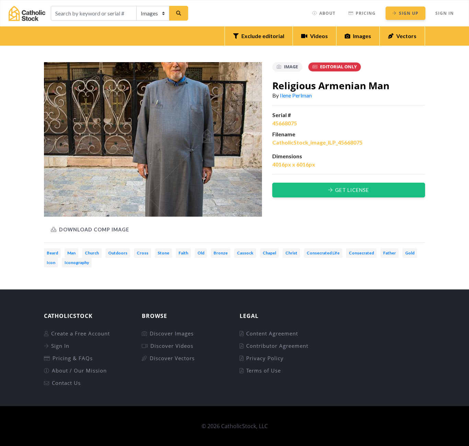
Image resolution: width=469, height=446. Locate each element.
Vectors (406, 36)
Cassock (245, 252)
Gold (409, 252)
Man (71, 252)
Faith (183, 252)
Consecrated (361, 252)
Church (92, 252)
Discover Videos (171, 345)
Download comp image (94, 229)
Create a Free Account (80, 333)
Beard (52, 252)
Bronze (221, 252)
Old (200, 252)
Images (362, 36)
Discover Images (172, 333)
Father (389, 252)
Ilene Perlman (296, 95)
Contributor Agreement (277, 345)
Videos (319, 36)
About (327, 13)
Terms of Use (263, 370)
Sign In (444, 13)
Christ (291, 252)
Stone (163, 252)
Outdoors (117, 252)
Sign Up (409, 13)
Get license (352, 190)
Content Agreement (272, 333)
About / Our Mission (79, 370)
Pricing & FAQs (73, 358)
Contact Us (66, 382)
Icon (51, 262)
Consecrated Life (323, 252)
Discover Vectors (172, 358)
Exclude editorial (262, 36)
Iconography (77, 262)
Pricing (366, 13)
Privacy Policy (265, 358)
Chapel (269, 252)
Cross (142, 252)
